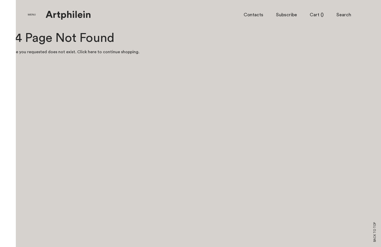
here (92, 52)
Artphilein (68, 15)
